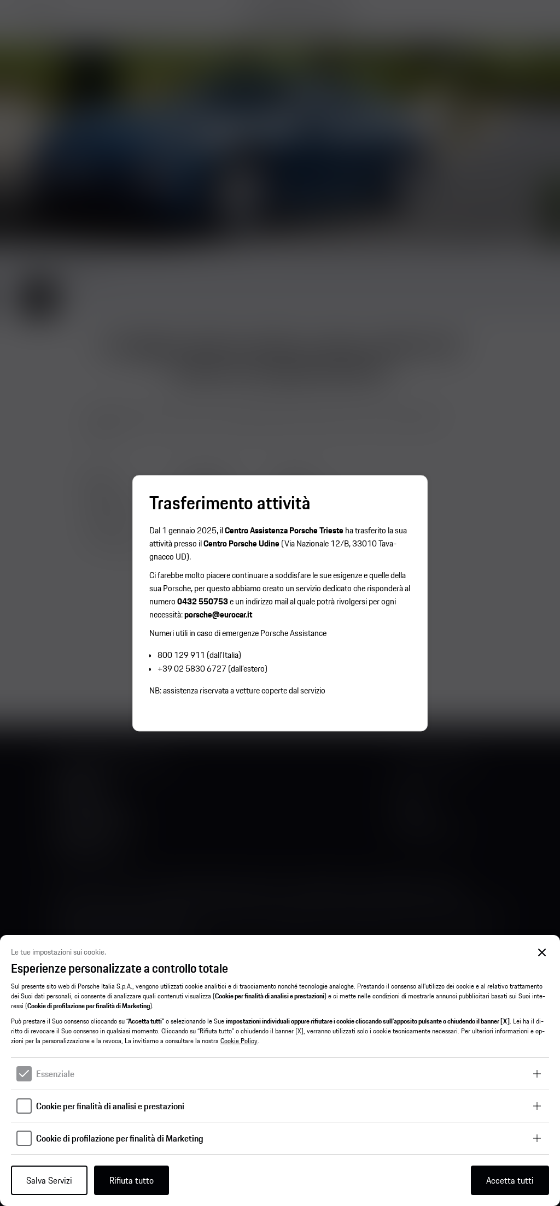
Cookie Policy (239, 1041)
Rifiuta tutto (131, 1180)
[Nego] (542, 953)
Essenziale (55, 1073)
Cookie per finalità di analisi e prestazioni (110, 1106)
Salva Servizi (49, 1180)
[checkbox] (24, 1073)
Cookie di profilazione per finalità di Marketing (119, 1138)
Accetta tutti (510, 1180)
